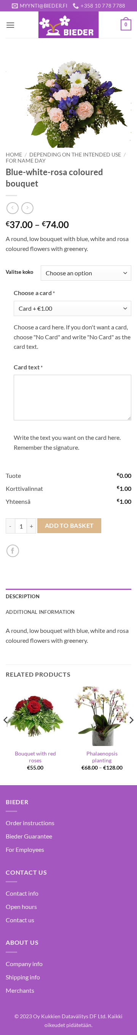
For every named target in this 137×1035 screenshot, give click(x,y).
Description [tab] (23, 596)
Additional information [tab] (40, 612)
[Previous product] (27, 208)
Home (14, 155)
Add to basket (69, 525)
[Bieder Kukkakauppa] (68, 24)
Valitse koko (19, 272)
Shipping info (23, 977)
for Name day (26, 161)
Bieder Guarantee (29, 836)
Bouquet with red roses (35, 757)
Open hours (21, 906)
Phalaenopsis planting (102, 757)
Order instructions (30, 822)
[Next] (130, 735)
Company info (24, 963)
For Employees (25, 849)
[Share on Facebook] (12, 551)
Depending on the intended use (75, 155)
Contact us (20, 919)
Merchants (20, 990)
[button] (10, 25)
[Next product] (12, 208)
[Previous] (6, 735)
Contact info (22, 893)
